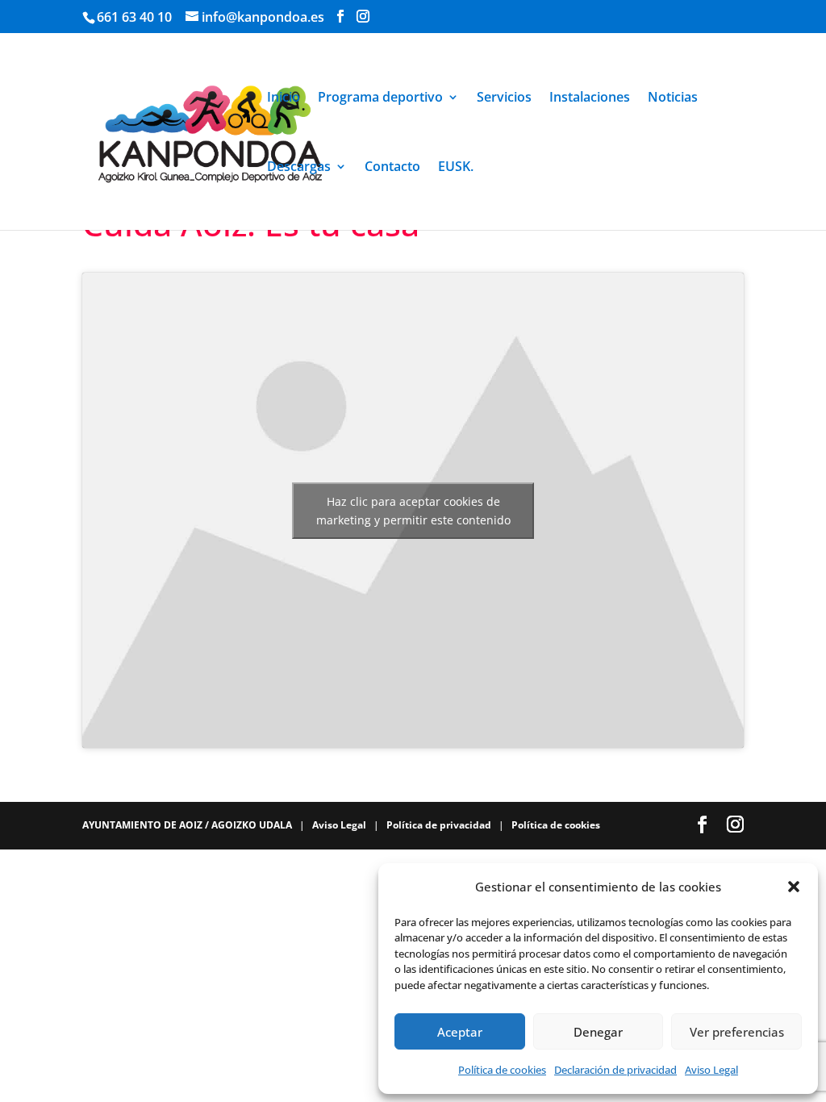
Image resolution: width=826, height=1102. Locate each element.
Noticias (673, 98)
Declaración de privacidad (615, 1069)
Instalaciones (589, 98)
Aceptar (459, 1032)
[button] (794, 887)
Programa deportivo (380, 98)
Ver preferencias (737, 1032)
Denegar (598, 1032)
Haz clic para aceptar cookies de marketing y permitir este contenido (413, 511)
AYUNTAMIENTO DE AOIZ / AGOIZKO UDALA (188, 825)
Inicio (283, 98)
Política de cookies (502, 1069)
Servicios (504, 98)
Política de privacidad (440, 825)
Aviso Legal (711, 1069)
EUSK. (455, 168)
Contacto (392, 168)
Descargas (299, 168)
